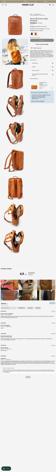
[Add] (52, 88)
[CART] (53, 4)
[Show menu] (2, 4)
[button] (10, 285)
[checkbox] (38, 308)
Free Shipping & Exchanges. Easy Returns (40, 74)
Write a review (52, 303)
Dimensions (35, 63)
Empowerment (35, 70)
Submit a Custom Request (38, 101)
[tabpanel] (28, 343)
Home (31, 14)
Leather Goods (37, 14)
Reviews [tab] (4, 303)
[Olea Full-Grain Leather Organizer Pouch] (34, 85)
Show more (28, 377)
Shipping (32, 26)
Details (34, 66)
